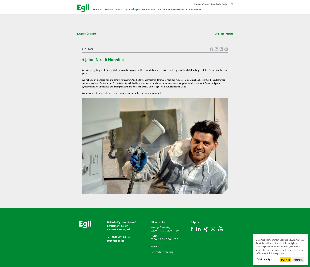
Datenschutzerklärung (162, 252)
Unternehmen (148, 9)
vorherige (219, 33)
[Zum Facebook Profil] (193, 229)
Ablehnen (298, 259)
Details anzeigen (264, 259)
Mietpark (109, 9)
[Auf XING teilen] (221, 49)
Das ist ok (285, 259)
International (195, 9)
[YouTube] (220, 229)
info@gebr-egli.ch (115, 240)
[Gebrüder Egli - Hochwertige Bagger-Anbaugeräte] (82, 8)
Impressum (156, 246)
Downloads (216, 4)
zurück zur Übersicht (86, 33)
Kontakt (197, 4)
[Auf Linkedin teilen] (216, 49)
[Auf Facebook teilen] (211, 49)
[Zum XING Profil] (207, 229)
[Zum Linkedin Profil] (200, 229)
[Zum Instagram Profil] (214, 229)
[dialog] (280, 249)
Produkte (97, 9)
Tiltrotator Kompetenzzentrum (172, 9)
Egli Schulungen (132, 9)
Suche (224, 4)
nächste (229, 33)
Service (118, 9)
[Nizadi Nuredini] (155, 146)
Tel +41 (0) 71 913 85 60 (119, 237)
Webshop (206, 4)
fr (232, 4)
